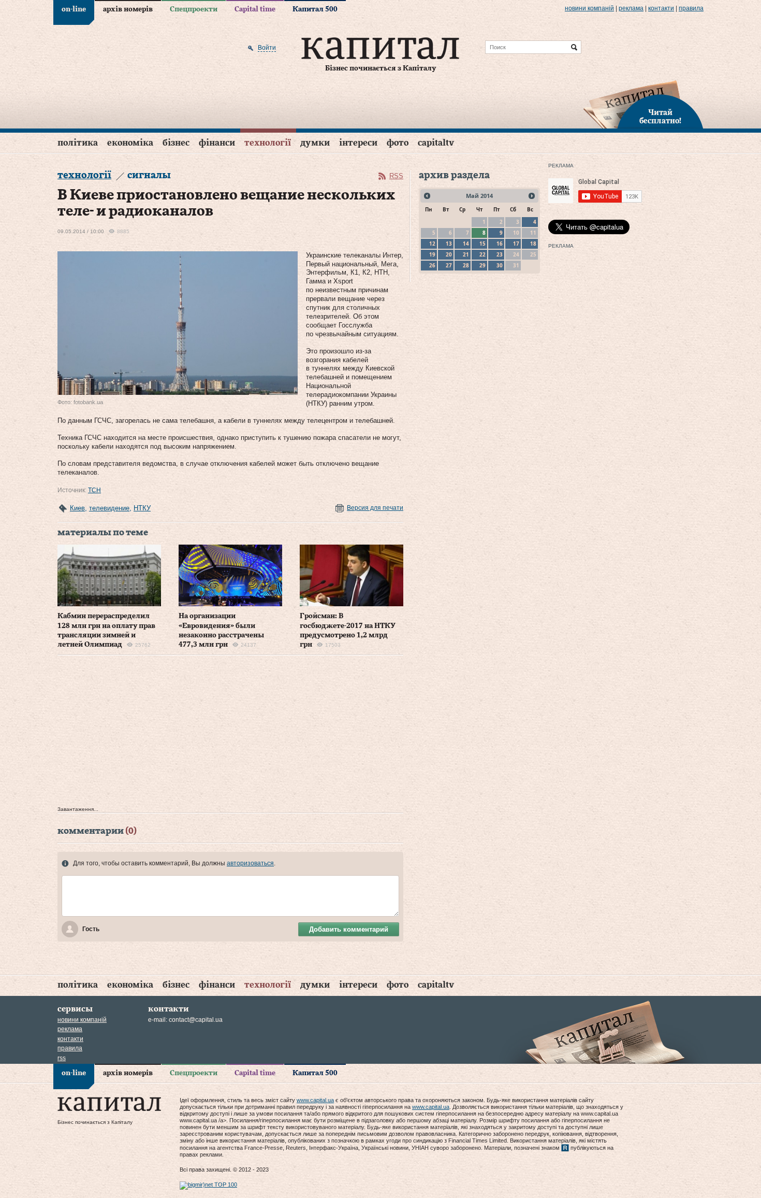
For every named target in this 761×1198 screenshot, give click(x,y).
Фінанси (217, 142)
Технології (267, 142)
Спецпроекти (193, 9)
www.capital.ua (315, 1100)
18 (533, 243)
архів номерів (128, 9)
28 (466, 265)
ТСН (94, 490)
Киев (77, 508)
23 (499, 254)
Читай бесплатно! (660, 117)
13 (449, 243)
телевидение (109, 508)
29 (482, 265)
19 (432, 254)
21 (466, 254)
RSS (396, 176)
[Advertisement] (230, 733)
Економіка (130, 142)
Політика (77, 142)
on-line (74, 9)
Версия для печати (375, 507)
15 (482, 243)
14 (466, 243)
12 (432, 243)
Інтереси (358, 142)
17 (516, 243)
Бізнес (176, 142)
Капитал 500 (315, 9)
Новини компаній (589, 8)
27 (449, 265)
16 (499, 243)
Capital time (255, 9)
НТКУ (142, 508)
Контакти (661, 8)
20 (449, 254)
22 (482, 254)
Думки (315, 142)
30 (499, 265)
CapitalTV (436, 142)
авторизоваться (250, 863)
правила (691, 8)
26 (432, 265)
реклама (631, 8)
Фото (397, 142)
